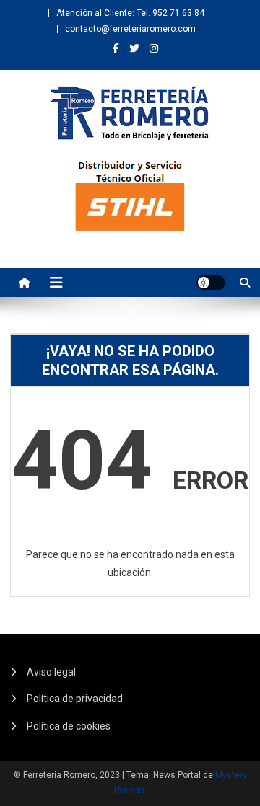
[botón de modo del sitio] (210, 282)
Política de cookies (68, 726)
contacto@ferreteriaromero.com (130, 29)
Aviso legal (51, 672)
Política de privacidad (75, 698)
